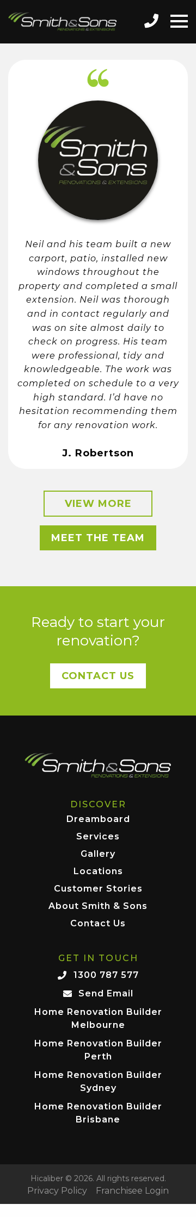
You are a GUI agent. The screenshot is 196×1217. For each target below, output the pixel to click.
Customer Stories (98, 889)
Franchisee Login (132, 1191)
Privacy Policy (57, 1191)
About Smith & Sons (98, 906)
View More (98, 504)
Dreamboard (98, 819)
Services (98, 837)
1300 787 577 (106, 975)
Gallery (98, 854)
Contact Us (98, 676)
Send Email (105, 993)
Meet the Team (98, 538)
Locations (98, 871)
